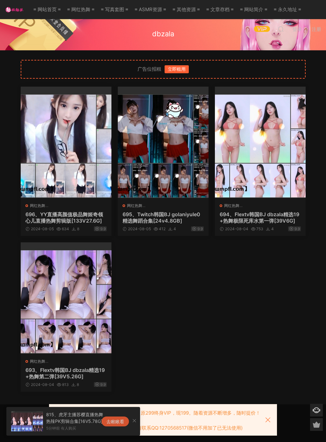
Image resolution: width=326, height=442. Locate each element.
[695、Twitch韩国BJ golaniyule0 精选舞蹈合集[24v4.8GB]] (163, 142)
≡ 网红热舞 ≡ (81, 9)
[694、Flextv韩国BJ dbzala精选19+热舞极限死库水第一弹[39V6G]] (260, 142)
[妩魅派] (14, 9)
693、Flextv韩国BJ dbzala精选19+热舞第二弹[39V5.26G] (65, 373)
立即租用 (177, 69)
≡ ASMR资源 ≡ (150, 9)
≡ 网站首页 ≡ (47, 9)
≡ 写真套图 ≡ (114, 9)
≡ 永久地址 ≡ (287, 9)
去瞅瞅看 (115, 421)
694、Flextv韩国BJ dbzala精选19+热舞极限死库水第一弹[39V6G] (259, 217)
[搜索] (281, 29)
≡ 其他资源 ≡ (186, 9)
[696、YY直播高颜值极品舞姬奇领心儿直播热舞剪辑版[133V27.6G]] (66, 142)
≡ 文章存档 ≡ (220, 9)
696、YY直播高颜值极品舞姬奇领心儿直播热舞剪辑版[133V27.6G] (64, 217)
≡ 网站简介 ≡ (253, 9)
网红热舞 (37, 205)
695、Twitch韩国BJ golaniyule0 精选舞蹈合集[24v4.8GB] (161, 217)
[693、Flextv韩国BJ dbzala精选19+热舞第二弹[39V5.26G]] (66, 298)
